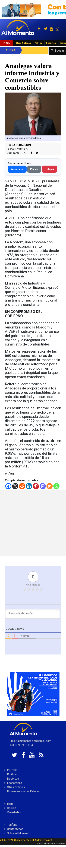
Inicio (7, 42)
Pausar (34, 169)
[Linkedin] (29, 486)
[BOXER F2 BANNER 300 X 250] (33, 693)
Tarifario (12, 824)
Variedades (14, 812)
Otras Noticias (23, 43)
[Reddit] (22, 486)
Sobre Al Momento (18, 833)
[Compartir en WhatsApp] (23, 153)
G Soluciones (60, 843)
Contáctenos (15, 829)
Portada (12, 770)
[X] (15, 486)
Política (38, 43)
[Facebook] (8, 486)
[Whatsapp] (56, 486)
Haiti (10, 804)
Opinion (11, 808)
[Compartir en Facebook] (29, 153)
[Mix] (49, 486)
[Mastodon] (43, 486)
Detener (49, 169)
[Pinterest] (36, 486)
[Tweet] (35, 153)
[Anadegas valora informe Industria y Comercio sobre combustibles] (33, 113)
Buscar (59, 50)
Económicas (14, 783)
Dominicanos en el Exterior (23, 791)
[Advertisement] (33, 523)
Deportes (51, 43)
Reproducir (17, 169)
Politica (12, 774)
